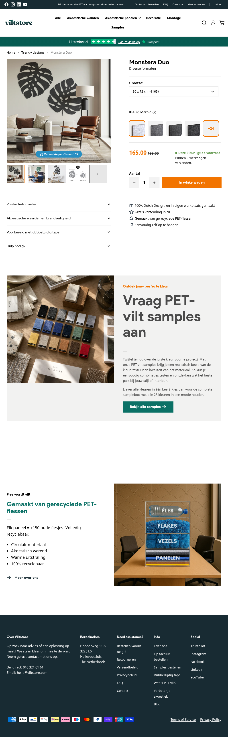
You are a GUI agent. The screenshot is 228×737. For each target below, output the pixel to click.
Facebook (197, 662)
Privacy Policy (210, 719)
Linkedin (197, 669)
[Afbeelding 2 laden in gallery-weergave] (36, 174)
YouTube (197, 677)
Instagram (198, 654)
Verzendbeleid (127, 667)
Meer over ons (26, 577)
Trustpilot (198, 646)
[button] (204, 23)
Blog (157, 704)
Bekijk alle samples (145, 407)
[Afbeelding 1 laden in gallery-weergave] (15, 174)
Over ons (178, 4)
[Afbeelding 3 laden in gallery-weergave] (57, 174)
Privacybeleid (127, 675)
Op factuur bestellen (147, 4)
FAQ (165, 4)
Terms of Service (183, 719)
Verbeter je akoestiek (162, 693)
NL (217, 4)
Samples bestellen (167, 667)
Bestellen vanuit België (129, 649)
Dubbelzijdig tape (167, 675)
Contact (122, 690)
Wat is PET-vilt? (165, 683)
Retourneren (126, 659)
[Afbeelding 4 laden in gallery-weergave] (78, 174)
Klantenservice (196, 4)
